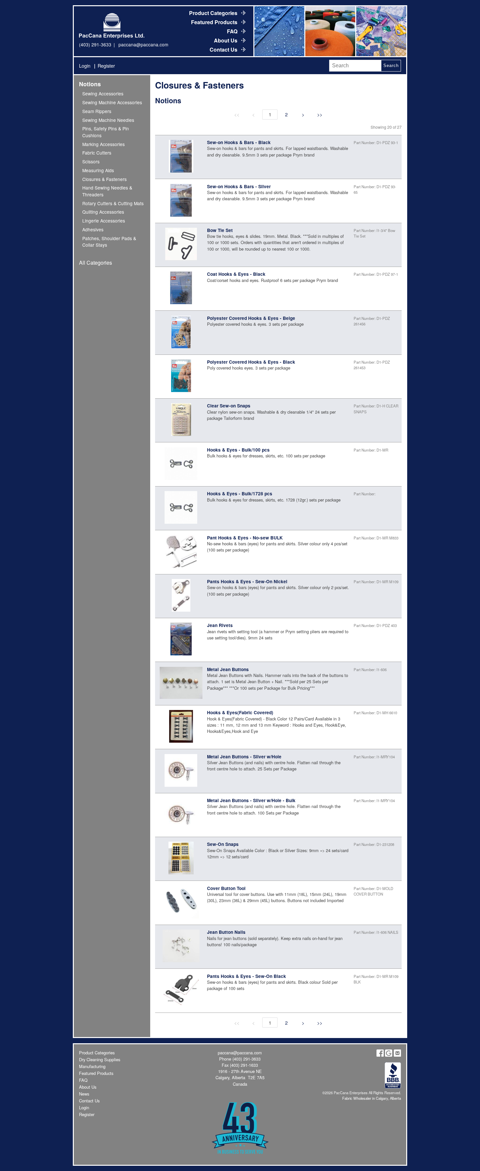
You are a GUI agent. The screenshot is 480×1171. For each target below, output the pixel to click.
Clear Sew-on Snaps (228, 406)
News (84, 1094)
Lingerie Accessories (103, 220)
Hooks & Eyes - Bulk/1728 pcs (239, 493)
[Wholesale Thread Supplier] (329, 31)
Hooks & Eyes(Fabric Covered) (240, 712)
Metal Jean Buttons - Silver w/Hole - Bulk (251, 800)
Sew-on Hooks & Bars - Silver (239, 186)
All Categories (95, 262)
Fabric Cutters (96, 152)
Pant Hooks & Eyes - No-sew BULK (245, 538)
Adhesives (93, 229)
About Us (226, 40)
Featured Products (215, 22)
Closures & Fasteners (104, 179)
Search (390, 65)
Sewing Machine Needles (108, 120)
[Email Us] (397, 1055)
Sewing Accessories (102, 93)
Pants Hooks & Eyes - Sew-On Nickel (247, 581)
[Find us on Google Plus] (388, 1055)
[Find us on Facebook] (380, 1055)
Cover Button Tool (226, 888)
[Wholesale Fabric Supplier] (278, 31)
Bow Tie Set (220, 230)
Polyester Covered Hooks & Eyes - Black (251, 362)
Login (84, 65)
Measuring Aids (98, 170)
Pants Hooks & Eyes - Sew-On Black (246, 976)
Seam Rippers (96, 111)
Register (106, 65)
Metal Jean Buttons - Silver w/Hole (244, 756)
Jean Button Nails (226, 932)
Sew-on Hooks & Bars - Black (239, 142)
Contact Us (224, 49)
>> (319, 114)
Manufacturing (92, 1066)
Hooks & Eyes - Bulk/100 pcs (238, 450)
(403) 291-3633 (95, 44)
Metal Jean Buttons (228, 669)
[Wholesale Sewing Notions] (380, 31)
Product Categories (214, 13)
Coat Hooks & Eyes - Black (236, 274)
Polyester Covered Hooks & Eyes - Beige (251, 318)
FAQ (233, 31)
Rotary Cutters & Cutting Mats (113, 203)
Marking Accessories (103, 144)
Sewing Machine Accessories (112, 102)
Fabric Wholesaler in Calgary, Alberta (371, 1098)
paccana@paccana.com (143, 44)
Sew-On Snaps (223, 844)
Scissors (91, 161)
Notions (90, 84)
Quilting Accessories (103, 211)
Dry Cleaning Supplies (99, 1059)
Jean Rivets (220, 625)
